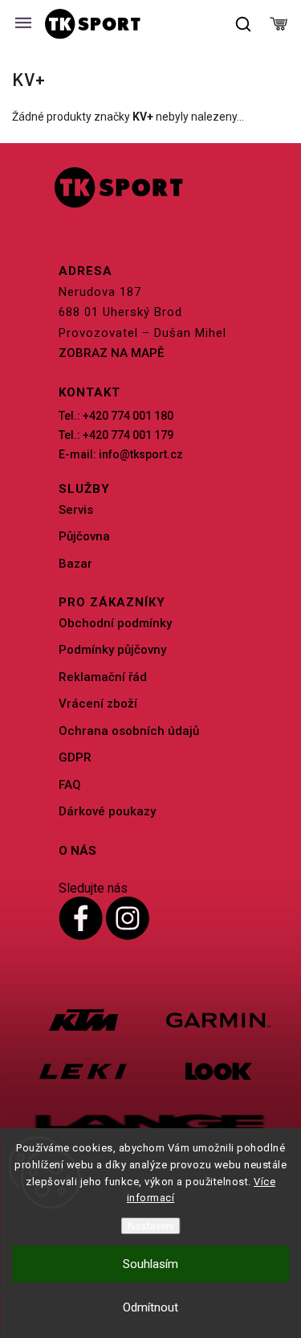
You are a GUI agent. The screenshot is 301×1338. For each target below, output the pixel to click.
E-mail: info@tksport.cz (121, 454)
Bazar (75, 563)
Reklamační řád (103, 677)
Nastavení (151, 1226)
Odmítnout (150, 1307)
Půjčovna (84, 536)
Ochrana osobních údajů (129, 731)
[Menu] (23, 24)
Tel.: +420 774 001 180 (116, 415)
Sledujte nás (93, 888)
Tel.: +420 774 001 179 (116, 435)
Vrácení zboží (98, 703)
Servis (76, 510)
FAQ (70, 785)
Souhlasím (150, 1264)
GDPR (75, 757)
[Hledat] (244, 24)
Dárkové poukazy (107, 811)
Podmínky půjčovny (112, 649)
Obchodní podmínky (115, 623)
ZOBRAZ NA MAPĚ (111, 353)
